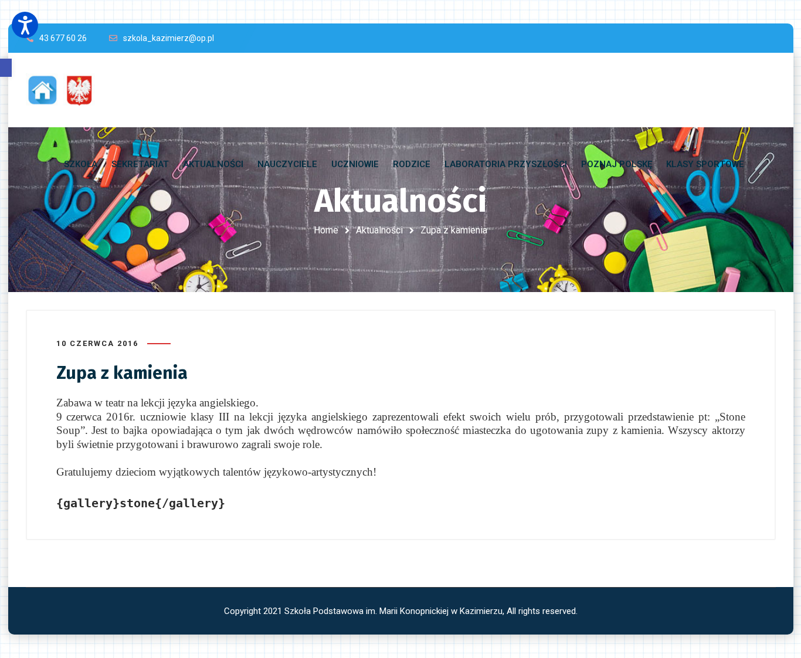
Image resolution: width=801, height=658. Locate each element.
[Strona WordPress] (66, 90)
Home (326, 230)
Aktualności (379, 230)
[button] (6, 68)
